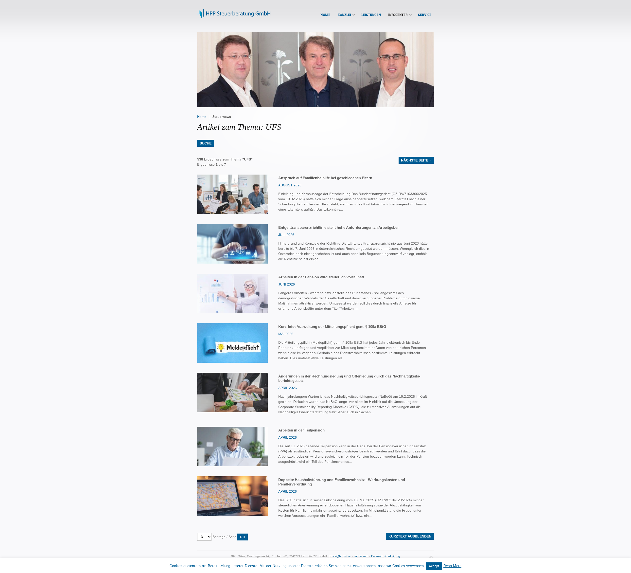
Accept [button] (434, 566)
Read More (452, 566)
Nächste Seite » (416, 160)
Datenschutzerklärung (385, 556)
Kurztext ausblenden (409, 536)
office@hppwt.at (340, 556)
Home (201, 117)
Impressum (361, 556)
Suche (205, 143)
